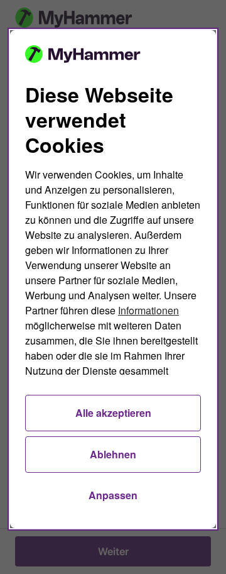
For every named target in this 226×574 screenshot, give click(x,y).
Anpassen (113, 495)
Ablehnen (113, 454)
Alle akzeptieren (113, 413)
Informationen (148, 310)
